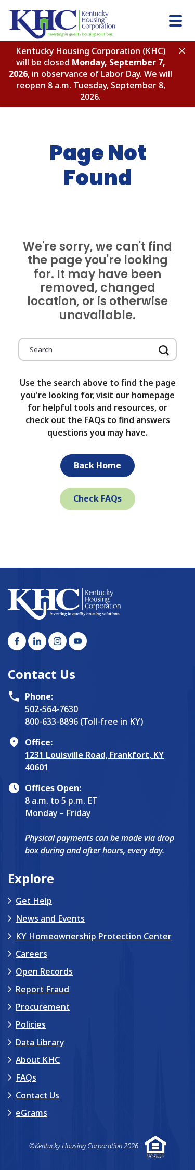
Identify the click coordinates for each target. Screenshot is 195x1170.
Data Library (40, 1042)
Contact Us (37, 1095)
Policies (31, 1024)
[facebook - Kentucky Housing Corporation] (17, 641)
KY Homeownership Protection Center (94, 936)
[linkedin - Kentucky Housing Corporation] (37, 641)
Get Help (34, 900)
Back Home (97, 465)
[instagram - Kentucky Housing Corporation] (57, 641)
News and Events (50, 918)
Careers (31, 953)
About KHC (38, 1060)
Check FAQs (97, 498)
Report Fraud (42, 989)
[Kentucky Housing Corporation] (101, 24)
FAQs (26, 1077)
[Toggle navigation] (175, 22)
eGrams (31, 1113)
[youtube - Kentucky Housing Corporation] (78, 641)
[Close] (182, 50)
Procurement (43, 1007)
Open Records (44, 971)
